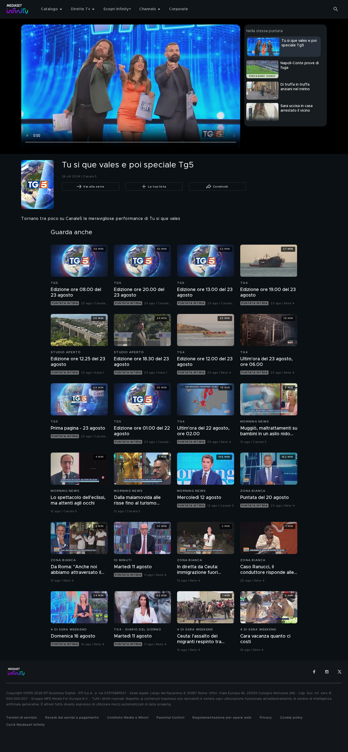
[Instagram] (327, 671)
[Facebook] (314, 671)
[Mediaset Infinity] (17, 9)
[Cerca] (336, 9)
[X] (339, 671)
